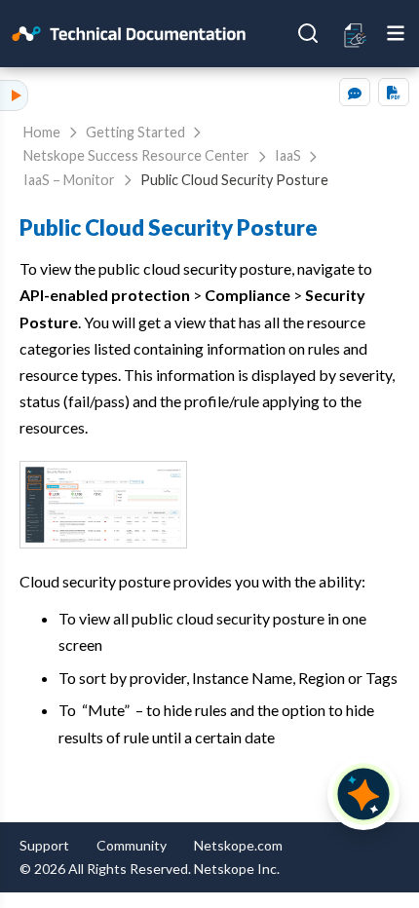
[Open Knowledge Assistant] (363, 794)
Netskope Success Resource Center (136, 155)
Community (131, 845)
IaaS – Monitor (69, 179)
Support (44, 845)
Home (41, 132)
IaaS (288, 155)
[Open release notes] (355, 34)
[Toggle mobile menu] (395, 33)
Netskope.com (238, 845)
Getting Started (135, 132)
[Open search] (307, 33)
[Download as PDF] (393, 92)
